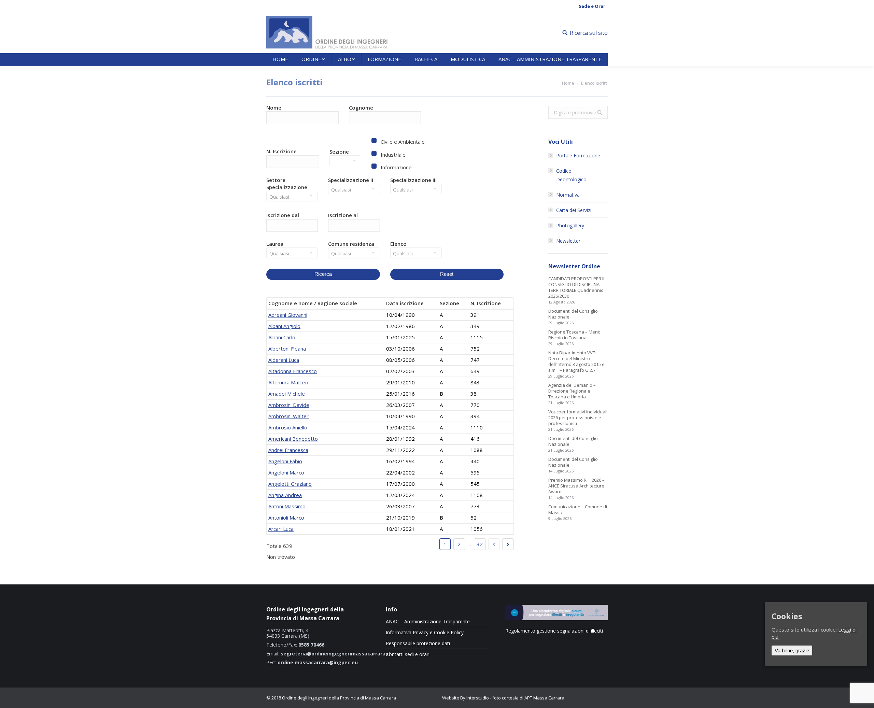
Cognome (361, 107)
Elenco (398, 243)
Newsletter (568, 241)
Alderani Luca (283, 359)
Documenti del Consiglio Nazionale (573, 314)
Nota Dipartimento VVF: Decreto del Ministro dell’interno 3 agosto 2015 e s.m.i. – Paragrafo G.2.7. (576, 361)
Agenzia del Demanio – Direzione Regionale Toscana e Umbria (572, 391)
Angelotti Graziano (290, 483)
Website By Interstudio (465, 698)
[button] (294, 227)
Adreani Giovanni (287, 314)
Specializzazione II (350, 179)
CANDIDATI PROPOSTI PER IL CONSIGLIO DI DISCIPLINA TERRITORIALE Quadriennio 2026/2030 (576, 287)
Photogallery (570, 225)
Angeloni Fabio (285, 461)
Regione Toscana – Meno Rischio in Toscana (574, 335)
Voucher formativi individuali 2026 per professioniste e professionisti (577, 417)
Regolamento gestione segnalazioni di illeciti (554, 630)
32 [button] (480, 544)
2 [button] (459, 544)
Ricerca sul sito (589, 32)
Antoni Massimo (287, 506)
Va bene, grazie (792, 650)
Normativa (568, 195)
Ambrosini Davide (288, 404)
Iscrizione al (343, 215)
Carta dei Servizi (573, 210)
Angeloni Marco (286, 472)
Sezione (339, 151)
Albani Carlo (281, 337)
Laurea (274, 243)
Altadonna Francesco (292, 371)
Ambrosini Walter (288, 416)
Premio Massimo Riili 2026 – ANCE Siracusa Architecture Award (576, 486)
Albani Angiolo (284, 326)
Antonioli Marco (286, 517)
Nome (273, 107)
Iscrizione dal (282, 215)
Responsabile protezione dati (418, 643)
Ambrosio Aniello (287, 427)
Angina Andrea (285, 495)
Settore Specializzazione (286, 183)
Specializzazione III (413, 179)
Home (568, 83)
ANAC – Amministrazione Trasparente (428, 621)
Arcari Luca (281, 528)
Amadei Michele (286, 393)
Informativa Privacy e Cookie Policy (425, 632)
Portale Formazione (578, 155)
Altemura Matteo (288, 382)
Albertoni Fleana (287, 348)
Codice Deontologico (571, 175)
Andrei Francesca (288, 450)
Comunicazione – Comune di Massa (577, 509)
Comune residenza (351, 243)
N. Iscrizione (281, 151)
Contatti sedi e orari (407, 654)
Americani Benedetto (293, 438)
